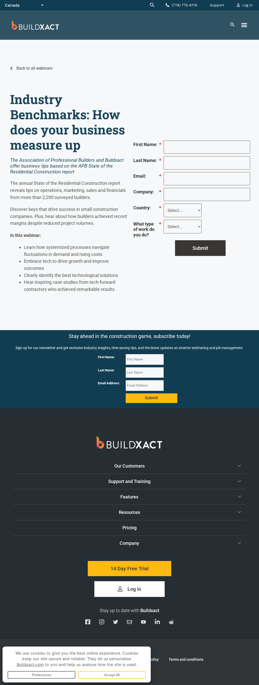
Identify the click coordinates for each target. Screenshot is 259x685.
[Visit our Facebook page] (87, 623)
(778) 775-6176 (183, 5)
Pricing (129, 527)
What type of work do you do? (147, 229)
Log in (247, 5)
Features (129, 496)
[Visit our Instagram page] (101, 623)
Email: (147, 176)
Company (129, 543)
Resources (129, 512)
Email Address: (110, 383)
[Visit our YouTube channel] (143, 623)
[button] (244, 25)
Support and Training (129, 481)
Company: (147, 191)
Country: (147, 207)
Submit (200, 248)
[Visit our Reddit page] (171, 623)
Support (217, 5)
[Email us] (129, 623)
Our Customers (129, 466)
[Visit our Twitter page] (115, 623)
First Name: (147, 144)
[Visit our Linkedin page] (157, 623)
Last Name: (147, 160)
